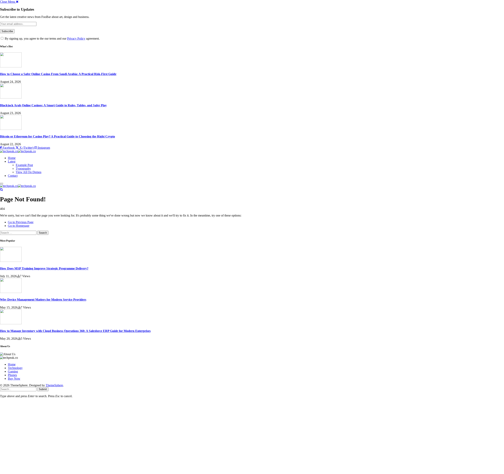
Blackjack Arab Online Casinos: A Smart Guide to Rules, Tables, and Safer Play (53, 105)
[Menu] (1, 183)
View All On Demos (28, 172)
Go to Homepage (18, 225)
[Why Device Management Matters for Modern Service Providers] (11, 292)
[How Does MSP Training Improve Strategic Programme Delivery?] (11, 260)
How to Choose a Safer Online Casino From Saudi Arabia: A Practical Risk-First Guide (58, 74)
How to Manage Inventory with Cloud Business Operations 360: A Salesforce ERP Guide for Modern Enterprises (75, 331)
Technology (15, 368)
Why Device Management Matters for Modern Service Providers (43, 299)
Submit (43, 389)
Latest (11, 161)
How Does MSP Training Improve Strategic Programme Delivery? (44, 268)
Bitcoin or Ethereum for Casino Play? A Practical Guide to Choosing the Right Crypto (57, 136)
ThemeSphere (54, 385)
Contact (13, 175)
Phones (12, 375)
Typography (23, 168)
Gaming (13, 371)
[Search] (1, 189)
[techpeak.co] (18, 151)
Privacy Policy (76, 38)
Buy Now (14, 378)
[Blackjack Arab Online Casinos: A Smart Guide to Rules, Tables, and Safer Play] (11, 97)
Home (12, 158)
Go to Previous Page (20, 222)
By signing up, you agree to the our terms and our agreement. (52, 38)
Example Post (24, 165)
